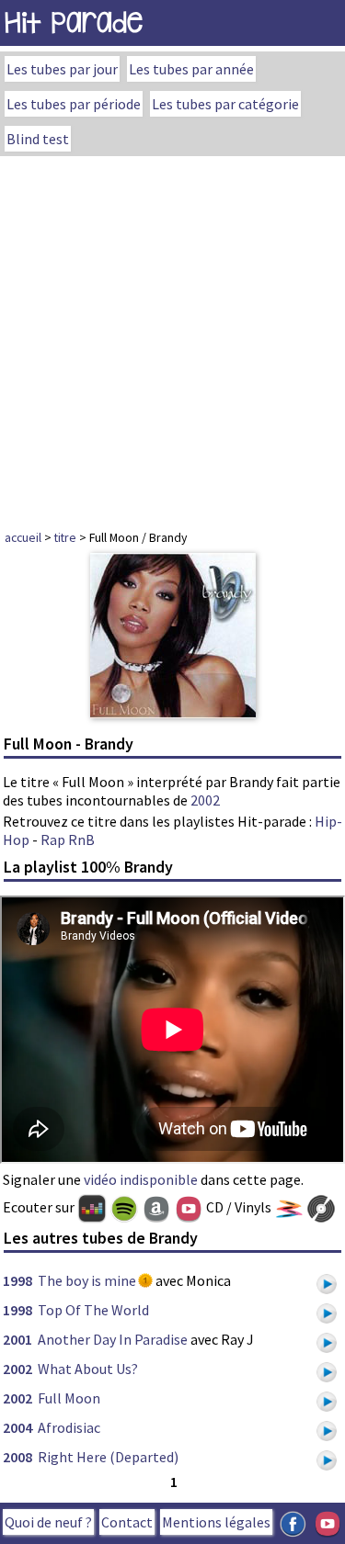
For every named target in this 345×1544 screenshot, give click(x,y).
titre (65, 537)
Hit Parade (74, 22)
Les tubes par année (191, 69)
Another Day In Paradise (113, 1339)
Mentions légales (216, 1522)
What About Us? (88, 1368)
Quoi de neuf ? (48, 1522)
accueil (23, 537)
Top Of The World (93, 1310)
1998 (17, 1280)
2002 (205, 800)
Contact (127, 1522)
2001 (17, 1339)
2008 (17, 1457)
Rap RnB (67, 839)
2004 (17, 1427)
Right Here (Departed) (108, 1457)
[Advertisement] (172, 337)
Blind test (37, 139)
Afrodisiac (69, 1427)
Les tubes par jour (62, 69)
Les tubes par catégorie (225, 104)
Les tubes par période (73, 104)
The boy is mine (87, 1280)
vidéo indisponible (141, 1179)
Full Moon (69, 1398)
